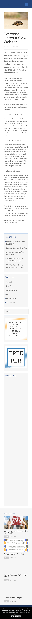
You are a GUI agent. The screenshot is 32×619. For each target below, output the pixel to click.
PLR (7, 294)
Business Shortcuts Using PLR (16, 248)
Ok (12, 616)
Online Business (11, 290)
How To (9, 286)
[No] (30, 613)
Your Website (10, 302)
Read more (18, 616)
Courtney (16, 46)
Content (9, 282)
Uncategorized (11, 298)
